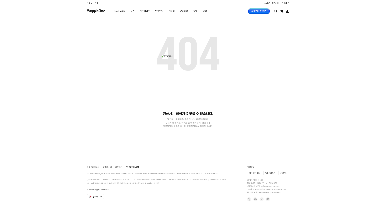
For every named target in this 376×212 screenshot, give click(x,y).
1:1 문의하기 (270, 173)
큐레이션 (184, 11)
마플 (96, 3)
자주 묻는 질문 (254, 173)
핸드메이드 (145, 11)
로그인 (267, 3)
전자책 (172, 11)
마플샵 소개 (107, 167)
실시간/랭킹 (119, 11)
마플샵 (89, 3)
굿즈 (132, 11)
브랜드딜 (159, 11)
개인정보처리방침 (133, 167)
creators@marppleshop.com (269, 192)
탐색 (205, 11)
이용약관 (118, 167)
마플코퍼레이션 (93, 167)
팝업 (195, 11)
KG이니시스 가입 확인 (152, 183)
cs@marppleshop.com (270, 186)
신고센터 (283, 173)
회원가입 (275, 3)
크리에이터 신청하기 (258, 11)
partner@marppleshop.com (274, 189)
